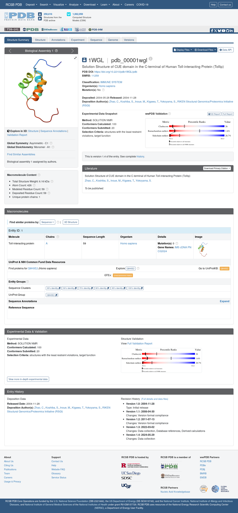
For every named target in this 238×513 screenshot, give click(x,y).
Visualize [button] (59, 4)
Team (7, 473)
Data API (227, 49)
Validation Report (17, 135)
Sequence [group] (46, 222)
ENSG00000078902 (123, 275)
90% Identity (101, 288)
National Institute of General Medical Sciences (48, 504)
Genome (113, 40)
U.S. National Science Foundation (71, 501)
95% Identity (117, 288)
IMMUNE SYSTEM (111, 82)
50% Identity (68, 288)
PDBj (202, 469)
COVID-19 (142, 4)
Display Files (183, 49)
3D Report (215, 114)
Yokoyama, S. (168, 101)
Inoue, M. (140, 101)
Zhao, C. (114, 101)
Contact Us (57, 461)
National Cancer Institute (176, 501)
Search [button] (44, 4)
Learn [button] (104, 4)
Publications (10, 469)
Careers (129, 4)
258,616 (48, 14)
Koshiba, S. (127, 101)
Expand (224, 301)
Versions (129, 40)
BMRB (203, 473)
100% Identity (134, 288)
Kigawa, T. (153, 101)
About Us (8, 461)
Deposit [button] (30, 4)
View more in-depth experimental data (28, 379)
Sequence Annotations (53, 131)
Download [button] (90, 4)
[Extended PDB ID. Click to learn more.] (151, 58)
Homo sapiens (107, 86)
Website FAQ (58, 469)
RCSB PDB (14, 4)
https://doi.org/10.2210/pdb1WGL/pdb (115, 72)
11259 (95, 75)
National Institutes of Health (93, 504)
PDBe (203, 465)
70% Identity (84, 288)
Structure (40, 40)
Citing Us (8, 465)
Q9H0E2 (33, 268)
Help (213, 4)
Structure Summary (18, 40)
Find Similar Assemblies (21, 154)
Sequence (96, 40)
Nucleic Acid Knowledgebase (175, 491)
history (140, 156)
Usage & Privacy (12, 481)
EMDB (203, 477)
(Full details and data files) (154, 398)
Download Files (205, 49)
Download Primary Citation (216, 168)
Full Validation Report (139, 343)
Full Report (227, 114)
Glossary (56, 473)
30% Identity (52, 288)
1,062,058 (78, 14)
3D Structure (70, 222)
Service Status (58, 477)
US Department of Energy (122, 501)
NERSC (99, 507)
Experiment (77, 40)
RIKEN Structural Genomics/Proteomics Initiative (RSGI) (58, 409)
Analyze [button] (74, 4)
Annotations (58, 40)
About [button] (116, 4)
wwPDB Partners (209, 457)
